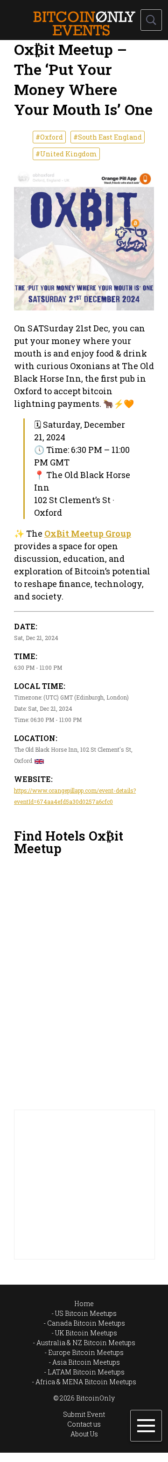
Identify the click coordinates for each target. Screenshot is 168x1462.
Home (84, 1303)
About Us (84, 1433)
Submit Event (84, 1414)
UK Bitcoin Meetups (86, 1332)
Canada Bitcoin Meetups (86, 1323)
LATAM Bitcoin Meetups (86, 1372)
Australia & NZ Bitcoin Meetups (85, 1342)
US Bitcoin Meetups (86, 1313)
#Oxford (49, 137)
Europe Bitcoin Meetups (86, 1352)
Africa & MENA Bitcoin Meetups (85, 1381)
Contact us (84, 1424)
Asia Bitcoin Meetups (86, 1362)
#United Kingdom (66, 153)
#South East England (107, 137)
